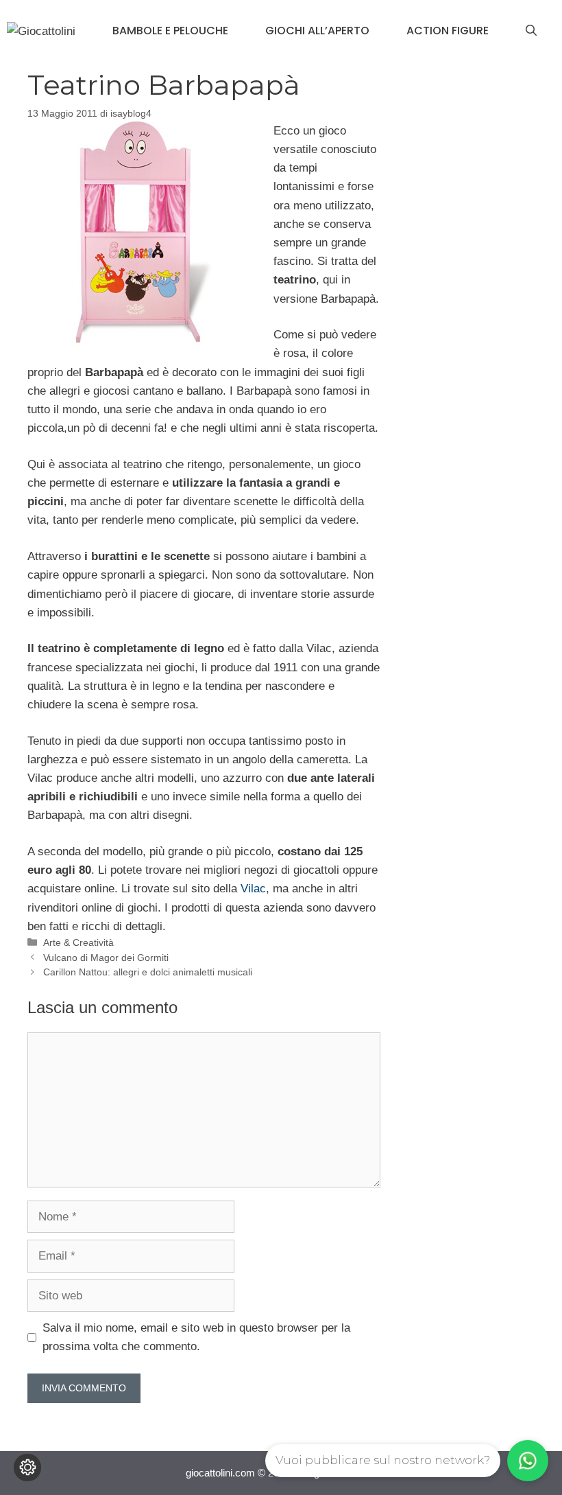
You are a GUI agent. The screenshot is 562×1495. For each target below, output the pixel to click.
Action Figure (447, 30)
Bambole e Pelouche (170, 30)
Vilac (253, 888)
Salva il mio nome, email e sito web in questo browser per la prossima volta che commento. (196, 1337)
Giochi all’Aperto (317, 30)
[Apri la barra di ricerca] (531, 31)
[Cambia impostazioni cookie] (27, 1467)
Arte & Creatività (78, 942)
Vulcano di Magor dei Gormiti (106, 957)
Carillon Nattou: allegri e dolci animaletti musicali (147, 971)
